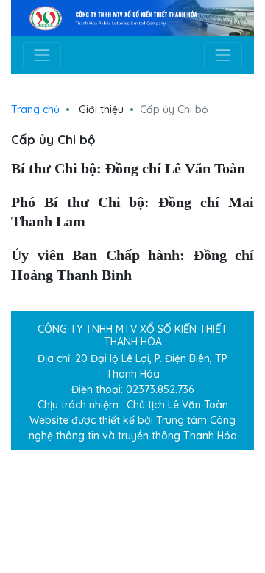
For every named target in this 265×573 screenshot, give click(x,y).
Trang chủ (35, 109)
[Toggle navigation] (42, 55)
